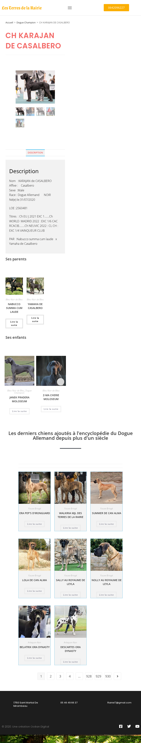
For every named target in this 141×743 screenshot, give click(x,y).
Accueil (9, 22)
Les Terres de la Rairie (22, 7)
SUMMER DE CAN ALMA (106, 513)
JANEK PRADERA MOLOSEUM (19, 399)
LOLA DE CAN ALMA (34, 580)
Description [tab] (35, 152)
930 (108, 676)
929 (98, 676)
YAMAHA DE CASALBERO (35, 306)
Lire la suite (14, 323)
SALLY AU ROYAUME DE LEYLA (70, 582)
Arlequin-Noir (34, 642)
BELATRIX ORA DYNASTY (35, 647)
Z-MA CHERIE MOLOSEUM (51, 397)
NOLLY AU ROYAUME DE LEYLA (107, 582)
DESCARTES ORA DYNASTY (70, 649)
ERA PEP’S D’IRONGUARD (34, 513)
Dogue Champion (26, 22)
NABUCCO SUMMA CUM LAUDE (14, 308)
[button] (69, 7)
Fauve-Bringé (34, 508)
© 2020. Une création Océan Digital (25, 726)
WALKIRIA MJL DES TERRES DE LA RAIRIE (70, 515)
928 (89, 676)
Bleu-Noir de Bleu (14, 299)
